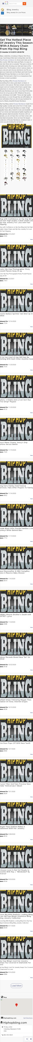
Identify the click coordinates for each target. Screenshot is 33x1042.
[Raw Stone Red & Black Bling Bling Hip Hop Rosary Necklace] (24, 179)
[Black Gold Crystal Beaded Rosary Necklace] (24, 175)
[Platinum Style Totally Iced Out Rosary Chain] (12, 156)
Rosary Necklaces (19, 81)
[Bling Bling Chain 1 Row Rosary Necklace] (18, 152)
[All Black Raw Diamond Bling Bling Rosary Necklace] (12, 175)
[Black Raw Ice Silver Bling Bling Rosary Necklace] (6, 179)
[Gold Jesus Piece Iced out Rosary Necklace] (6, 165)
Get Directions (27, 1018)
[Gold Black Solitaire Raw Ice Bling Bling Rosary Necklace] (18, 179)
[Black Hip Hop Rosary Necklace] (18, 156)
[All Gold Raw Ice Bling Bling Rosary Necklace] (18, 175)
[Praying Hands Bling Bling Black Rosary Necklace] (24, 170)
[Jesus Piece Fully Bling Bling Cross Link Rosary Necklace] (6, 170)
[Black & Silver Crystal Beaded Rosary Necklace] (12, 179)
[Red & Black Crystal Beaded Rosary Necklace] (6, 184)
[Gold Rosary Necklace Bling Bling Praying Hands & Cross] (12, 165)
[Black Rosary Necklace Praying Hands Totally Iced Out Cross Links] (12, 161)
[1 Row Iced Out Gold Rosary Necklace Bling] (12, 152)
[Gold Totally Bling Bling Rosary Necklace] (6, 156)
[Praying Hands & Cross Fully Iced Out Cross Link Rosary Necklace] (24, 165)
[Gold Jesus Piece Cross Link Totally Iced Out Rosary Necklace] (24, 161)
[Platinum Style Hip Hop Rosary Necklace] (18, 170)
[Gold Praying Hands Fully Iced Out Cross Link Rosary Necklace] (18, 165)
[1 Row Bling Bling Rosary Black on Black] (6, 152)
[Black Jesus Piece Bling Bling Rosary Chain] (24, 156)
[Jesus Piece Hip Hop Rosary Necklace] (12, 170)
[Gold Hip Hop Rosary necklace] (18, 161)
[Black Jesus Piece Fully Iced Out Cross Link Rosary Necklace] (6, 161)
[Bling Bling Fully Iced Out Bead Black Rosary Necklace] (24, 152)
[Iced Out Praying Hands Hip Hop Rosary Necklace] (6, 175)
